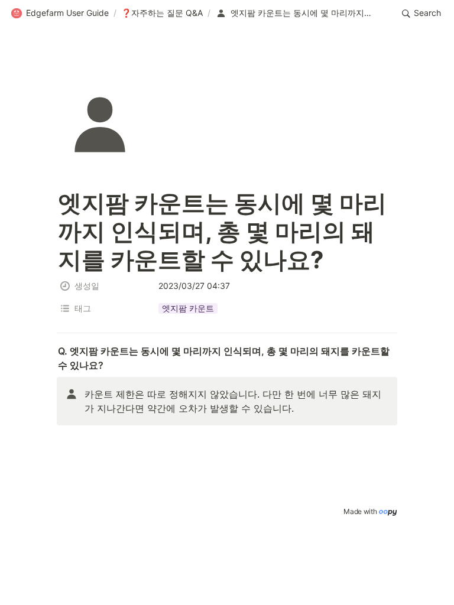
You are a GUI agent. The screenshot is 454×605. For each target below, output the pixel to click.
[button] (59, 13)
